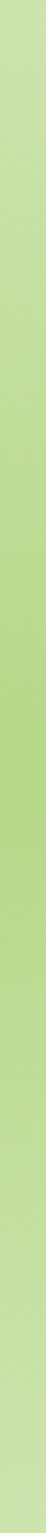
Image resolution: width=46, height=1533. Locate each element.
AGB (11, 1416)
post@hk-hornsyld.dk (16, 1498)
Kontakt (4, 1516)
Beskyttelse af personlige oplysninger (27, 1516)
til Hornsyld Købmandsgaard (13, 1501)
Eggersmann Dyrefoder (19, 24)
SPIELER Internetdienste (17, 1513)
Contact (32, 24)
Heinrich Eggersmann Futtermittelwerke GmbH (28, 1509)
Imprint (11, 1516)
